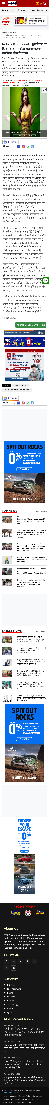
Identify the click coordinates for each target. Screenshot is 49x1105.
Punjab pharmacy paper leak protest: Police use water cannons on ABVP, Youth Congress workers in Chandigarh (31, 547)
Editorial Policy (25, 1096)
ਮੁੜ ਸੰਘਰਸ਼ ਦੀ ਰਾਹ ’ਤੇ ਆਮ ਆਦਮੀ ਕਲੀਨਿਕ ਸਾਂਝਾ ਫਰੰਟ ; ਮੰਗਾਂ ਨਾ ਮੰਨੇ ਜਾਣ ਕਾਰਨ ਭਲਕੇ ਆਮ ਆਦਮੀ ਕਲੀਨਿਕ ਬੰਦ (30, 639)
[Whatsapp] (28, 147)
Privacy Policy (8, 1102)
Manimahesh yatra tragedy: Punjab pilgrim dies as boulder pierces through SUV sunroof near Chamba (32, 571)
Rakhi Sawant (20, 385)
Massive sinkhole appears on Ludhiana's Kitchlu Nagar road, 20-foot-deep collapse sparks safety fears (31, 520)
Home (4, 33)
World (10, 1009)
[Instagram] (23, 147)
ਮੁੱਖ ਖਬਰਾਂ (13, 33)
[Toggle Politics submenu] (27, 10)
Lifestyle (11, 997)
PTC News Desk (19, 80)
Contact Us (15, 1099)
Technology (12, 1005)
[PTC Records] (28, 912)
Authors (6, 1099)
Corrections (37, 1096)
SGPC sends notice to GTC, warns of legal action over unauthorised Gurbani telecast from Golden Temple (31, 533)
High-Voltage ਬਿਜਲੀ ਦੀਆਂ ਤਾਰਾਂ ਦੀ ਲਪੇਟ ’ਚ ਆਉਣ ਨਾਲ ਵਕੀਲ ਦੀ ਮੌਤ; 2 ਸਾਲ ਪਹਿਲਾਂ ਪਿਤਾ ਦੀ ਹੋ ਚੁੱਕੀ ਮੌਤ (32, 662)
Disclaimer (26, 1099)
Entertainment (14, 989)
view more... (41, 511)
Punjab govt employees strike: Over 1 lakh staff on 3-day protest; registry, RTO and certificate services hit (32, 583)
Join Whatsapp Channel (28, 325)
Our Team (36, 1099)
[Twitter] (14, 147)
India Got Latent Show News (17, 390)
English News (9, 10)
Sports (10, 1013)
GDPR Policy (20, 1102)
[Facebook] (19, 147)
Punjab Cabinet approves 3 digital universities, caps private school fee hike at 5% (32, 559)
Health (10, 993)
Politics (21, 10)
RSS (29, 1102)
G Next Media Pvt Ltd (10, 1093)
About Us (13, 1096)
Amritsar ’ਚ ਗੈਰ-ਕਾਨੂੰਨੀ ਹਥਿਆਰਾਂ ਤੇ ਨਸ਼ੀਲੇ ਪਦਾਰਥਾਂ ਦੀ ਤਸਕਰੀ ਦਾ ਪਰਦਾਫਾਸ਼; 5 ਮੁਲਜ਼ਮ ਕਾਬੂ (31, 698)
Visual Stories (36, 10)
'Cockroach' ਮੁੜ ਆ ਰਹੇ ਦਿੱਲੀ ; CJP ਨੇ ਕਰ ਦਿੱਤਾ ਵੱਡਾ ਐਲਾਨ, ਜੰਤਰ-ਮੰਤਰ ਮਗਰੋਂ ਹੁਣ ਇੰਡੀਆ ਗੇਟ (31, 650)
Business (11, 985)
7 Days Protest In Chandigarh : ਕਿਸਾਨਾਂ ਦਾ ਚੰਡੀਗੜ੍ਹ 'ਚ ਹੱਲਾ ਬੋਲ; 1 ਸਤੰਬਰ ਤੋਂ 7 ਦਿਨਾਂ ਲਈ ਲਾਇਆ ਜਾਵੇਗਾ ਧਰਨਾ (30, 685)
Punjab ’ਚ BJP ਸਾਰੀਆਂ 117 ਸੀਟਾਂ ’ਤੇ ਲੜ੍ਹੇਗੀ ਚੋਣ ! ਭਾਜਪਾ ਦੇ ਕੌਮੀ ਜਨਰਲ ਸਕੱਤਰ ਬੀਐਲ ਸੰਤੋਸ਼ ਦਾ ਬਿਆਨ (30, 673)
